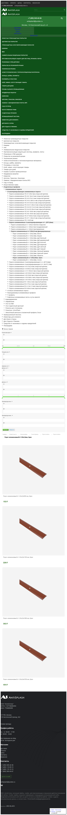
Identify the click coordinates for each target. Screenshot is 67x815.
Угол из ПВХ (9, 304)
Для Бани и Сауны (10, 319)
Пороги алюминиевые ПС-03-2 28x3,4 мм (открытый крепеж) (30, 200)
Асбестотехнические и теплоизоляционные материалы (22, 161)
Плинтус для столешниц (13, 308)
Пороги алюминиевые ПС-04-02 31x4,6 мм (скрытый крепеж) (30, 207)
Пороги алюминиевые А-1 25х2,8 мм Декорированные (30, 231)
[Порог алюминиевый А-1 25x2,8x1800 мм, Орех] (33, 592)
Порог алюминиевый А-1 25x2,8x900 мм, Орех (17, 496)
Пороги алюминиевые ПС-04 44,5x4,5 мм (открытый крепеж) (29, 203)
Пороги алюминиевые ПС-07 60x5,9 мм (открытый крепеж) (29, 216)
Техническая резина (10, 158)
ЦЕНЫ (20, 3)
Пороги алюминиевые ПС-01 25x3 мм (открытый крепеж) (28, 194)
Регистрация (58, 809)
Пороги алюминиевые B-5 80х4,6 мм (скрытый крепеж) (28, 288)
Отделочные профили (12, 187)
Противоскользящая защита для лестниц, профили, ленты (24, 152)
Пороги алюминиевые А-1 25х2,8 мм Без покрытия (28, 225)
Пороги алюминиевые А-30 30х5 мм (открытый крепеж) (28, 275)
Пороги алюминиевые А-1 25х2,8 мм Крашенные (27, 229)
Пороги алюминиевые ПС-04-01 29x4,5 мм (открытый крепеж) (30, 205)
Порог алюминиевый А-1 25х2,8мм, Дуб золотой (29, 242)
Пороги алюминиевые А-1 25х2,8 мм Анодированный (29, 227)
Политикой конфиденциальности (39, 799)
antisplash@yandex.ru (21, 5)
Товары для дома (10, 169)
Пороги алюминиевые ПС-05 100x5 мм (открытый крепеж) (29, 211)
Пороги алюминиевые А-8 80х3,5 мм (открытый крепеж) (28, 269)
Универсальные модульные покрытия (16, 150)
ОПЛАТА (13, 3)
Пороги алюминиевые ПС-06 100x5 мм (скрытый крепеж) (28, 214)
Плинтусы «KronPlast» (13, 310)
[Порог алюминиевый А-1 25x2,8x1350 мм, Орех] (33, 531)
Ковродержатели (11, 299)
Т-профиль (11, 295)
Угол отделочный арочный (14, 306)
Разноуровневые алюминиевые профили (21, 293)
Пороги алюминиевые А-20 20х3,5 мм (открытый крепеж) (28, 273)
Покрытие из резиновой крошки (14, 156)
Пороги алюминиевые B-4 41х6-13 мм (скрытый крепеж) (28, 286)
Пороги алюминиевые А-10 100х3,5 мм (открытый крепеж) (29, 271)
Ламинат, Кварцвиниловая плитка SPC (17, 180)
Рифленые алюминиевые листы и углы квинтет (23, 297)
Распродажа (8, 326)
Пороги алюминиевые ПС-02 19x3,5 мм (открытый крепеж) (29, 196)
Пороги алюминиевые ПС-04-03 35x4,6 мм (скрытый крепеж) (30, 209)
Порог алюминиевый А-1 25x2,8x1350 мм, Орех (18, 557)
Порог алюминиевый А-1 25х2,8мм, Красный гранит (30, 253)
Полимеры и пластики (11, 165)
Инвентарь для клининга (12, 317)
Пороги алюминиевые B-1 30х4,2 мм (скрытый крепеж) (28, 282)
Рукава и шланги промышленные (15, 172)
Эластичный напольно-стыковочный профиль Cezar (23, 312)
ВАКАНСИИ (36, 3)
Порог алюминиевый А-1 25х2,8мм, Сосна (27, 260)
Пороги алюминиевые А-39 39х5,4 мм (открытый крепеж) (28, 277)
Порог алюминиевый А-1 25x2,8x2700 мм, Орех (18, 679)
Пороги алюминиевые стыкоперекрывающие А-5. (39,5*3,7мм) (30, 264)
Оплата (3, 750)
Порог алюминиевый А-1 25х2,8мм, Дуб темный (29, 249)
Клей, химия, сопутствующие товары (16, 167)
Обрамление (9, 301)
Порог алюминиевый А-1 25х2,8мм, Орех (27, 258)
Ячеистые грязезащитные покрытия (16, 139)
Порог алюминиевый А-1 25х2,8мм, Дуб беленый (29, 238)
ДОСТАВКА (4, 3)
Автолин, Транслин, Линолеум (14, 178)
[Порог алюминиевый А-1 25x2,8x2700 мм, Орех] (33, 653)
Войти (52, 809)
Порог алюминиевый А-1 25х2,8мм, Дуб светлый (29, 247)
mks (5, 147)
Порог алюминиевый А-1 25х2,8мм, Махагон (28, 255)
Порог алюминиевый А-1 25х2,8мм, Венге (27, 234)
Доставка (4, 748)
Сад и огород (8, 182)
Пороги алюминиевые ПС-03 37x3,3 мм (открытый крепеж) (29, 198)
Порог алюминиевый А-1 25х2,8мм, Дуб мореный (29, 244)
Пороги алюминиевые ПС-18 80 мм (21, 220)
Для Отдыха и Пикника (11, 321)
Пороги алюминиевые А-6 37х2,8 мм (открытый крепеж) (28, 266)
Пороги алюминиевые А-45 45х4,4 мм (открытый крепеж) (28, 280)
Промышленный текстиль (12, 315)
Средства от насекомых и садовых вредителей (20, 323)
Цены (2, 753)
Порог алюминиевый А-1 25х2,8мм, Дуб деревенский (31, 240)
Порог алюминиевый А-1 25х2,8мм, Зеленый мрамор (31, 251)
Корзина (53, 811)
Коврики (6, 145)
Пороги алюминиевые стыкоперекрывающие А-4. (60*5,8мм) (30, 262)
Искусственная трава (11, 185)
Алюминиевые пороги (13, 189)
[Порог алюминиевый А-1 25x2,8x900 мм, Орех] (33, 470)
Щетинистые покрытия (11, 141)
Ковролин (7, 176)
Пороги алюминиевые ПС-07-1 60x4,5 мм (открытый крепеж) (30, 218)
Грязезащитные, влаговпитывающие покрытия (20, 143)
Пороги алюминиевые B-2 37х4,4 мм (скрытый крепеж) (28, 284)
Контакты (4, 755)
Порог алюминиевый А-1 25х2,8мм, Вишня (27, 236)
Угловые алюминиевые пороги (17, 290)
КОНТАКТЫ (27, 3)
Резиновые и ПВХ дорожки (13, 154)
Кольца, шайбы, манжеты (12, 163)
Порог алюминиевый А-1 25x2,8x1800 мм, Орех (18, 618)
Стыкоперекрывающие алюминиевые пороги (24, 192)
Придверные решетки (11, 174)
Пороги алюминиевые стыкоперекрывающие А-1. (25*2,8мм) (31, 222)
